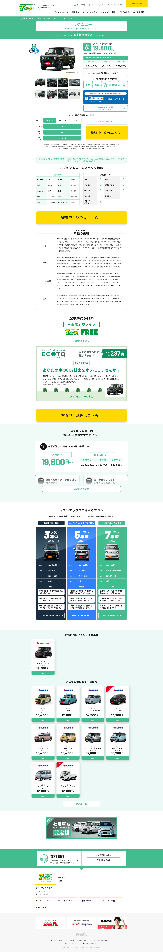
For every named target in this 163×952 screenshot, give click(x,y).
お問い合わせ (136, 3)
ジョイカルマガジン (97, 5)
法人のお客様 (81, 5)
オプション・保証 (108, 12)
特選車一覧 (81, 803)
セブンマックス (27, 18)
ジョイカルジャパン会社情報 (98, 940)
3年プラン (75, 120)
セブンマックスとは (60, 12)
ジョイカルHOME (116, 5)
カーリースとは (41, 891)
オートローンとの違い (43, 894)
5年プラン (62, 120)
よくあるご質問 (108, 900)
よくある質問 (138, 12)
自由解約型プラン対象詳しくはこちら (106, 108)
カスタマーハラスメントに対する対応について (79, 943)
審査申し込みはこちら (80, 218)
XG (62, 126)
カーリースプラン (90, 12)
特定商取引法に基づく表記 (78, 940)
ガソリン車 (62, 138)
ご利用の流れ (124, 12)
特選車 (60, 881)
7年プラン (49, 120)
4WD (62, 132)
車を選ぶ (75, 12)
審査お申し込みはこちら (105, 132)
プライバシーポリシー (58, 940)
